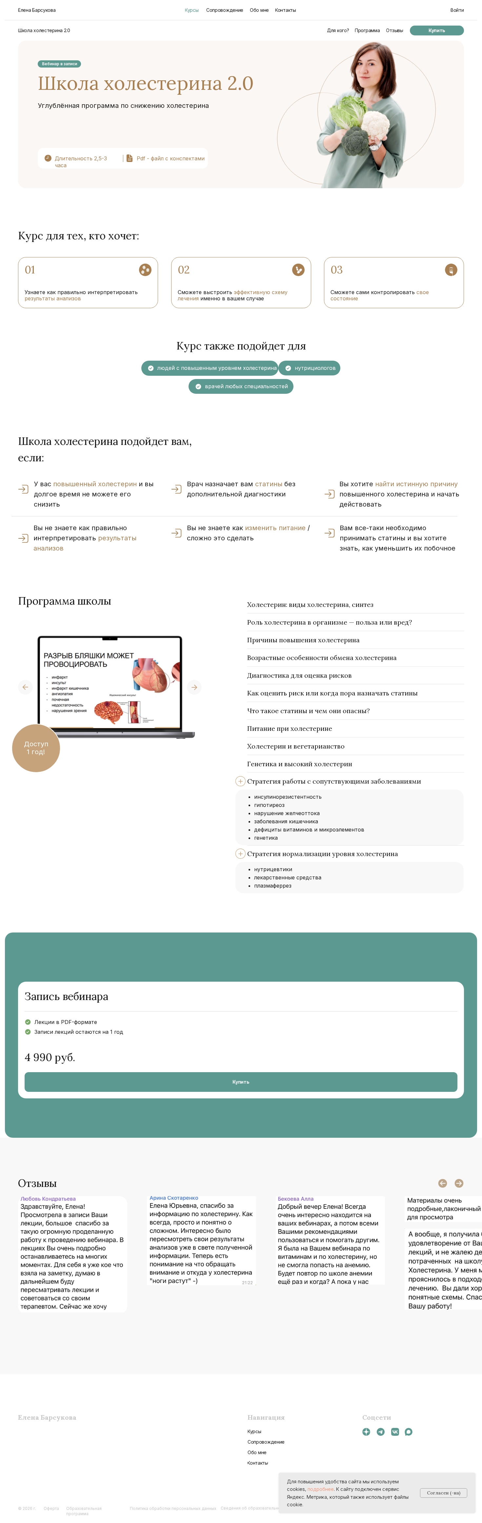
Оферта (51, 1508)
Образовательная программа (84, 1511)
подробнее (321, 1489)
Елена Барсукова (47, 1417)
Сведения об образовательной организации (265, 1508)
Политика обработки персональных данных (173, 1508)
